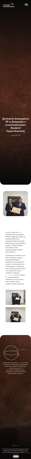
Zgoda (15, 456)
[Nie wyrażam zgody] (29, 453)
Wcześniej (9, 275)
